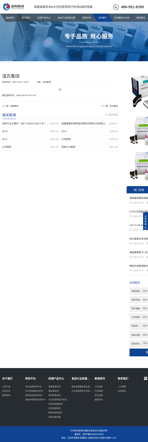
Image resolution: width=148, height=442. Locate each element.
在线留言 (122, 390)
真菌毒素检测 (54, 386)
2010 (30, 139)
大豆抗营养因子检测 (57, 399)
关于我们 (26, 17)
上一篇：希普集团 (10, 105)
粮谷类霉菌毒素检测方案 (83, 386)
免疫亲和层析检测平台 (35, 399)
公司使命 (30, 146)
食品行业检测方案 (66, 17)
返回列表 (113, 114)
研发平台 (86, 17)
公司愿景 (89, 139)
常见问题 (99, 395)
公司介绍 (6, 386)
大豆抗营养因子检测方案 (83, 390)
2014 (89, 131)
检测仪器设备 (54, 416)
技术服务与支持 (121, 17)
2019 (30, 131)
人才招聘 (122, 386)
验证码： (135, 325)
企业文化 (6, 390)
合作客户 (102, 17)
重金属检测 (53, 390)
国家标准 (99, 399)
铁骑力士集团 (89, 146)
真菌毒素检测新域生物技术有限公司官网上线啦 (89, 123)
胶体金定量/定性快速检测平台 (38, 395)
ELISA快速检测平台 (34, 390)
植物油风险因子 (55, 412)
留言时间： (136, 343)
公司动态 (99, 386)
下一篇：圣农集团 (110, 105)
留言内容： (136, 334)
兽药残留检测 (54, 395)
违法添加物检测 (55, 403)
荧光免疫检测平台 (33, 386)
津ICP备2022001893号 (93, 434)
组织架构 (6, 395)
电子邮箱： (136, 308)
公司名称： (136, 317)
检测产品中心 (44, 17)
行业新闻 (99, 390)
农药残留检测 (54, 408)
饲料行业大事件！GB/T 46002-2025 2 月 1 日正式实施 (30, 123)
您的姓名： (136, 291)
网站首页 (10, 17)
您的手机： (136, 299)
